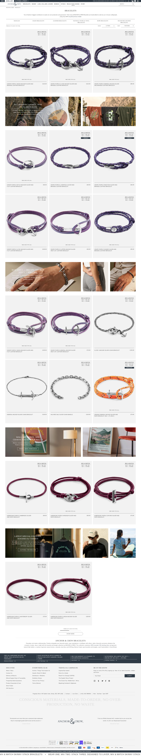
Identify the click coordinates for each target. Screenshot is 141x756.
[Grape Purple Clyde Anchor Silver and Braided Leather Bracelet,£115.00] (70, 55)
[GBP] (137, 1)
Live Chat (75, 693)
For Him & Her (28, 118)
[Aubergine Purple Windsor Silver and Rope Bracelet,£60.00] (70, 487)
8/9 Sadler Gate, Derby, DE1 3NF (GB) (52, 693)
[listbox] (128, 25)
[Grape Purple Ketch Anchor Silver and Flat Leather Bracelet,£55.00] (26, 156)
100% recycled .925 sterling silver (99, 645)
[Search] (133, 4)
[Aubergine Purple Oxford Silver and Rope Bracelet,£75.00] (114, 487)
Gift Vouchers (10, 688)
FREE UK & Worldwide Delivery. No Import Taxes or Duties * (109, 0)
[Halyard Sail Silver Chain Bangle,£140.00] (70, 386)
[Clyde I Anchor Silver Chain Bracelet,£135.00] (114, 321)
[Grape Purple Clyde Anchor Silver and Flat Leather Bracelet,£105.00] (26, 220)
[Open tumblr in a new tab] (98, 681)
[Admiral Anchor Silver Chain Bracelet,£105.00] (26, 386)
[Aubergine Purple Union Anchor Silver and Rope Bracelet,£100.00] (70, 588)
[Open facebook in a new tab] (105, 681)
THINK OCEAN (50, 747)
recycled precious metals (75, 16)
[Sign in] (128, 1)
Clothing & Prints (21, 1)
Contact (68, 693)
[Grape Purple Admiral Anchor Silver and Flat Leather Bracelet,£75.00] (70, 321)
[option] (20, 658)
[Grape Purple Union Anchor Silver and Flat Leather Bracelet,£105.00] (26, 321)
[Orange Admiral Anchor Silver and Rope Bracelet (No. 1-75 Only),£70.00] (114, 386)
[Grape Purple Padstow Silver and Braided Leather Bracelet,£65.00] (114, 156)
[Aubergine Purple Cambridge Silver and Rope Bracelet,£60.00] (26, 487)
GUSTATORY (43, 747)
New (2, 1)
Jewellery (9, 1)
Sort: (118, 25)
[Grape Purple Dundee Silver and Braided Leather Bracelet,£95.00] (114, 220)
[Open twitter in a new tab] (102, 681)
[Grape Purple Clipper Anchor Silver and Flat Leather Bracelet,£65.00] (70, 220)
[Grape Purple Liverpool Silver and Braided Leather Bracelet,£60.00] (70, 156)
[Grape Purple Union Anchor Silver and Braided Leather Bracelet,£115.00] (26, 55)
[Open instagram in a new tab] (95, 681)
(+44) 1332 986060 (85, 693)
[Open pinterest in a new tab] (109, 681)
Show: (99, 25)
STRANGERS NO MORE (60, 747)
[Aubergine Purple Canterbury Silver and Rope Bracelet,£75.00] (26, 588)
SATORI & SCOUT (71, 747)
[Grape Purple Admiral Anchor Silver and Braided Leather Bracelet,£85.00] (114, 55)
